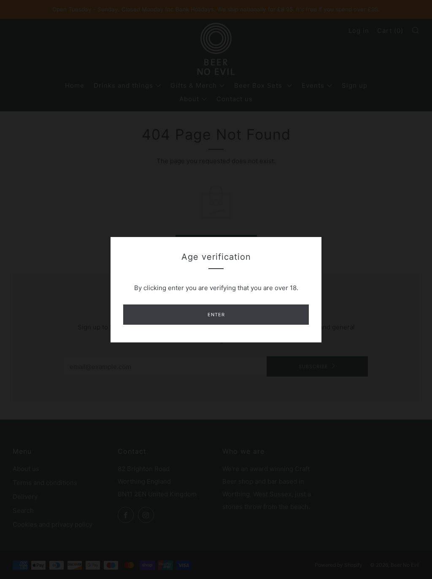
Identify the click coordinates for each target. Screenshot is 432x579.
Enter (216, 315)
